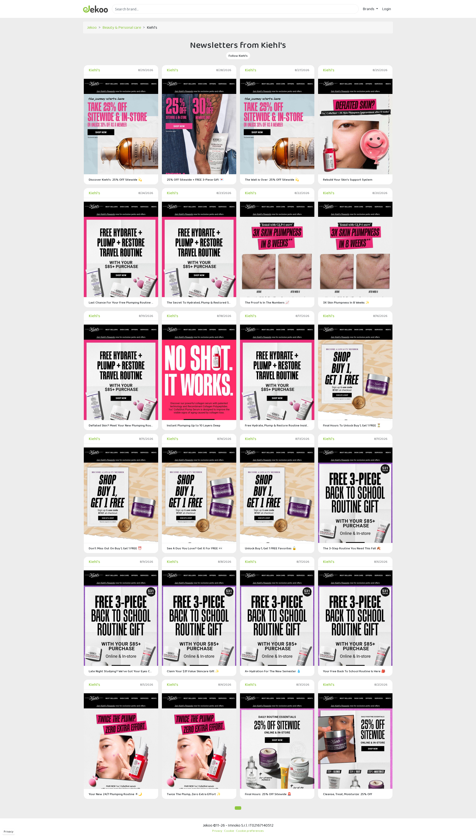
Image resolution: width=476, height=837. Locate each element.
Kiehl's (94, 70)
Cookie (229, 830)
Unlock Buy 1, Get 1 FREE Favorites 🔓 (270, 548)
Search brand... (123, 16)
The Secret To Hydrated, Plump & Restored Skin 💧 (199, 302)
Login (386, 9)
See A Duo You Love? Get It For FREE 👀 (195, 548)
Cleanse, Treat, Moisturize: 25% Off (347, 794)
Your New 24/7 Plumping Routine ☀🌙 (115, 794)
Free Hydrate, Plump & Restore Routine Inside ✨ (277, 425)
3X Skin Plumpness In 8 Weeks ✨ (346, 302)
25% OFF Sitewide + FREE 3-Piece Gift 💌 (195, 179)
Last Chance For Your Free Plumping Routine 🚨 (121, 302)
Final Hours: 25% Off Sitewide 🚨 (268, 794)
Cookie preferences (250, 830)
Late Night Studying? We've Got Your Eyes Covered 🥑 (121, 671)
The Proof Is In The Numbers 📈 (267, 302)
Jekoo (92, 27)
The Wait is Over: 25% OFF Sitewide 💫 (272, 179)
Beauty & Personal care (121, 27)
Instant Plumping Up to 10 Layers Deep (193, 425)
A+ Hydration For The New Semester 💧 (273, 671)
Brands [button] (369, 9)
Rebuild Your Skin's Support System (347, 179)
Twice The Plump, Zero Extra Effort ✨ (194, 794)
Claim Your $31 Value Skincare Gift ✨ (193, 671)
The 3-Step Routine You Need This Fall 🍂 (352, 548)
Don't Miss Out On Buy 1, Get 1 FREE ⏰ (115, 548)
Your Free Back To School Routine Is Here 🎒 (354, 671)
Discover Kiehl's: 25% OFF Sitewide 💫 (115, 179)
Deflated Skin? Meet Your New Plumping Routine (121, 425)
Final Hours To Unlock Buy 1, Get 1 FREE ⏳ (352, 425)
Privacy (8, 831)
